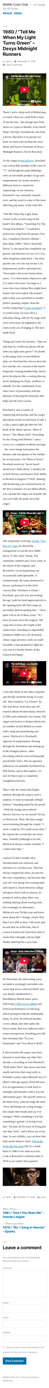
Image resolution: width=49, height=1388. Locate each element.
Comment (7, 1268)
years (43, 1197)
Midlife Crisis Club (15, 4)
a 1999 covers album (25, 1004)
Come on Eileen (33, 308)
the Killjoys (27, 160)
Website (6, 1332)
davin (8, 61)
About (7, 13)
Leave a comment (14, 65)
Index (18, 13)
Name (6, 1303)
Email (6, 1317)
